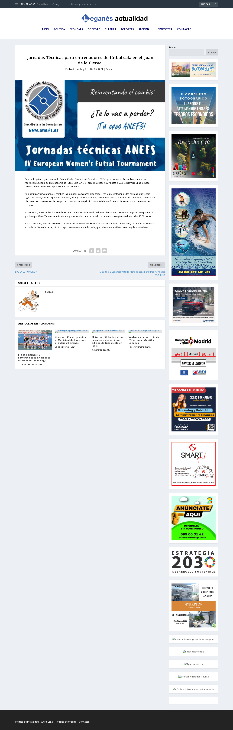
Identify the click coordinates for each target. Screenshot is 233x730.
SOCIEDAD (94, 29)
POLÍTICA (59, 29)
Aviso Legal (47, 721)
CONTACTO (184, 29)
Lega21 (84, 69)
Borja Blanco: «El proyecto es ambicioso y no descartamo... (67, 4)
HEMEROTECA (164, 29)
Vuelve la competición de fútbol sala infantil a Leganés (144, 340)
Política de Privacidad (27, 721)
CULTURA (110, 29)
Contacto (84, 721)
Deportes (110, 69)
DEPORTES (127, 29)
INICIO (45, 29)
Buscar (172, 47)
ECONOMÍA (76, 29)
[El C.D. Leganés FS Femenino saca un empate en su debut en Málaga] (35, 340)
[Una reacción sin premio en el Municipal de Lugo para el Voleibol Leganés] (72, 331)
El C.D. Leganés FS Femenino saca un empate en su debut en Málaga (34, 357)
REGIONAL (145, 29)
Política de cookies (66, 721)
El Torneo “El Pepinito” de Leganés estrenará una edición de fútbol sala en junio (107, 341)
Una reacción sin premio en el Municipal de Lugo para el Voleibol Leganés (71, 340)
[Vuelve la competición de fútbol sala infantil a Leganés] (145, 331)
